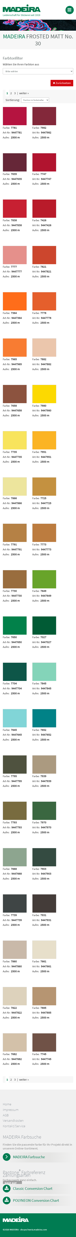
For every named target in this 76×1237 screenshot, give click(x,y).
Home (7, 1104)
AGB (6, 1115)
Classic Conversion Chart (32, 1188)
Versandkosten (13, 1120)
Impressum (10, 1110)
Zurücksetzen (63, 83)
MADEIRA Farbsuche (29, 1156)
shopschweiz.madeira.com (33, 1229)
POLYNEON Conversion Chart (36, 1200)
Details (8, 109)
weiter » (24, 93)
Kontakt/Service (14, 1126)
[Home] (22, 8)
